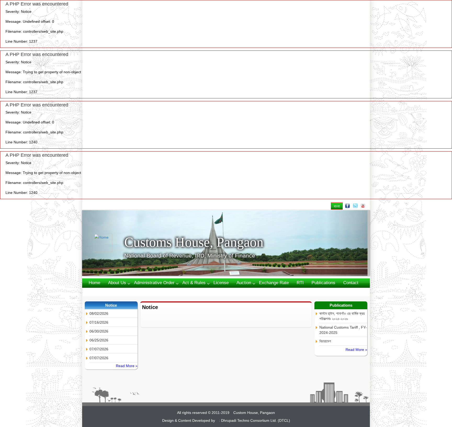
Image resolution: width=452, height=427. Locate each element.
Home (94, 282)
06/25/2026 (98, 340)
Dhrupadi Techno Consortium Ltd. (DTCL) (255, 420)
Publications (323, 282)
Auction (243, 282)
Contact (350, 282)
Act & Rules (194, 282)
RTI (300, 282)
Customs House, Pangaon (193, 242)
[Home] (109, 243)
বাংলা (337, 206)
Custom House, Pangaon (254, 413)
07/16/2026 (98, 322)
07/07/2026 (98, 349)
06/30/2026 (98, 331)
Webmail (97, 291)
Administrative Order (154, 282)
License (221, 282)
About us (117, 282)
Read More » (127, 366)
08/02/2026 (98, 313)
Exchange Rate (274, 282)
